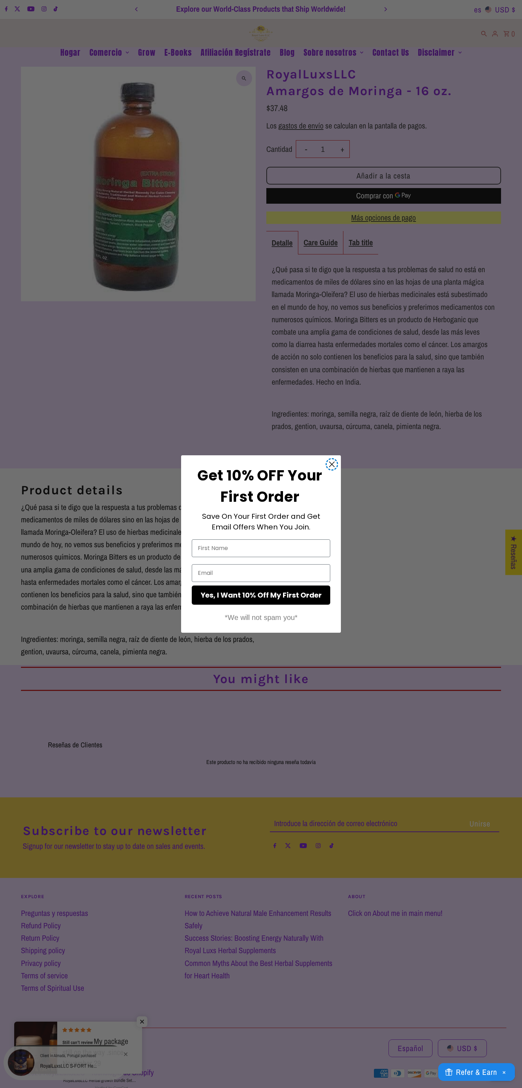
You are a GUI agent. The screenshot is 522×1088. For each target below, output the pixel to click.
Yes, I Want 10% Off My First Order (261, 595)
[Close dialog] (332, 464)
